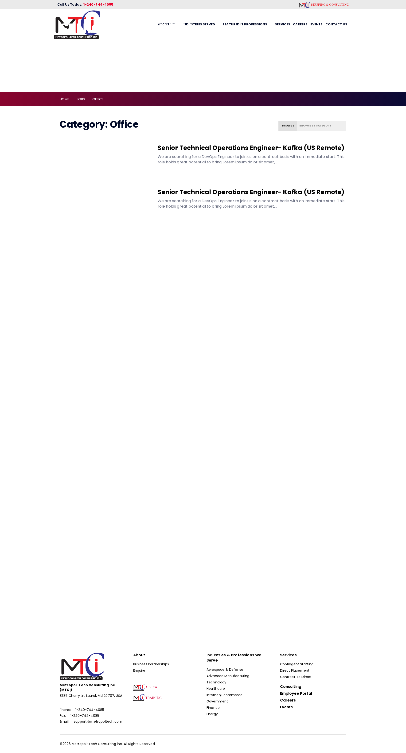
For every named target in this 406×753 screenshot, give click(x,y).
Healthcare (216, 688)
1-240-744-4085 (98, 4)
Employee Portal (296, 693)
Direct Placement (295, 670)
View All (73, 436)
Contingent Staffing (297, 664)
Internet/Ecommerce (224, 695)
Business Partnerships (151, 664)
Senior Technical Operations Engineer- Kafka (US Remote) (251, 148)
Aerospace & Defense (225, 669)
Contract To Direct (296, 676)
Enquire (139, 670)
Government (217, 701)
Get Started (299, 610)
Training (153, 698)
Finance (213, 707)
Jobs (81, 99)
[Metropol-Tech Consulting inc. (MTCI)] (82, 666)
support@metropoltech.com (98, 721)
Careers (288, 700)
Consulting (290, 686)
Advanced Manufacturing (228, 676)
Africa (150, 687)
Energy (212, 714)
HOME (64, 99)
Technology (216, 682)
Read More (180, 173)
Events (286, 707)
